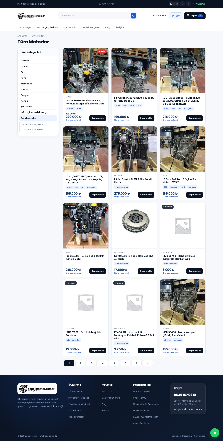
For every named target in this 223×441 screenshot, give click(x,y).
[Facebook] (171, 4)
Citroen (25, 60)
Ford (23, 77)
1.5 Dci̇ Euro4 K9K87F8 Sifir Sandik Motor (133, 181)
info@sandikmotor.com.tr (188, 409)
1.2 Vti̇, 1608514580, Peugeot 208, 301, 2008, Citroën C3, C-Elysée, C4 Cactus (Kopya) (181, 101)
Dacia (24, 66)
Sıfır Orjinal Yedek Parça (34, 112)
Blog (107, 27)
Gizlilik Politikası (141, 410)
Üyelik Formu (139, 397)
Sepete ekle (98, 118)
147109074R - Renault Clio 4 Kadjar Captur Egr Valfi (179, 257)
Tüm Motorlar (28, 118)
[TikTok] (182, 4)
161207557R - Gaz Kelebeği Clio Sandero (83, 334)
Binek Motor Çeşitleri (33, 124)
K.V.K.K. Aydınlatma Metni (146, 417)
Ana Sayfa (26, 27)
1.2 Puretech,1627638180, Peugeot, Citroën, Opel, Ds (134, 99)
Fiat (23, 72)
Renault (25, 100)
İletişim (120, 27)
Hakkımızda (107, 391)
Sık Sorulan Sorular (111, 397)
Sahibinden (200, 436)
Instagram (187, 436)
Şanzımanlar (70, 27)
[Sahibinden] (188, 4)
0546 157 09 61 (108, 4)
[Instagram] (176, 4)
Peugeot (25, 95)
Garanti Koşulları (141, 391)
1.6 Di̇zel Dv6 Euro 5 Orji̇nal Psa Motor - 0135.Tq (180, 181)
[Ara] (133, 15)
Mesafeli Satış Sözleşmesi (146, 404)
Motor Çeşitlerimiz (47, 27)
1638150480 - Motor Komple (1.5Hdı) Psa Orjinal (179, 334)
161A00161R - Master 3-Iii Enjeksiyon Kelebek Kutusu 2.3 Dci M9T (134, 335)
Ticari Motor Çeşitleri (33, 129)
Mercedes (26, 83)
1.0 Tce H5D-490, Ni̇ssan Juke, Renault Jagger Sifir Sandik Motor (85, 102)
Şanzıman (26, 106)
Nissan (24, 89)
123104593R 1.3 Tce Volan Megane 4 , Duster (133, 257)
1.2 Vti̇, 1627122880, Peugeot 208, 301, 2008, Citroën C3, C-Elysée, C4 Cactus (84, 179)
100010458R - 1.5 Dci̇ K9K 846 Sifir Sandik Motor (85, 257)
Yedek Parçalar (91, 27)
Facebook (176, 436)
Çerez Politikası (141, 423)
